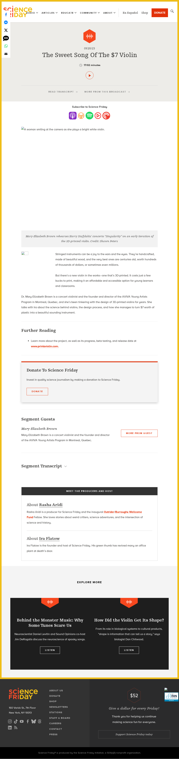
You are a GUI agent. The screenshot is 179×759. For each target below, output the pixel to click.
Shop (144, 12)
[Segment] (89, 36)
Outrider (109, 512)
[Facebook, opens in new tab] (27, 721)
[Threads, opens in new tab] (39, 721)
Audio (30, 13)
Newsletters (58, 706)
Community (88, 13)
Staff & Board (59, 717)
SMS (6, 38)
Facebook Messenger (6, 22)
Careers (55, 723)
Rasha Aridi (51, 504)
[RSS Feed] (15, 727)
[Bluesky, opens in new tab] (33, 721)
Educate (67, 13)
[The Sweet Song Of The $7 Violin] (90, 75)
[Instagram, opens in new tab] (9, 721)
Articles (48, 13)
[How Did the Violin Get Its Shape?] (129, 634)
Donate (159, 12)
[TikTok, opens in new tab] (15, 721)
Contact (55, 729)
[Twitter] (6, 30)
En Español (130, 12)
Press (53, 734)
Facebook (6, 14)
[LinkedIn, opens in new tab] (9, 727)
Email (6, 54)
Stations (55, 712)
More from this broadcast (105, 91)
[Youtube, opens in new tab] (21, 721)
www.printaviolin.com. (45, 346)
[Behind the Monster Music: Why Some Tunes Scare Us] (50, 634)
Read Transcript (61, 91)
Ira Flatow (49, 538)
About (108, 13)
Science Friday (17, 12)
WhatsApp (6, 46)
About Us (56, 690)
